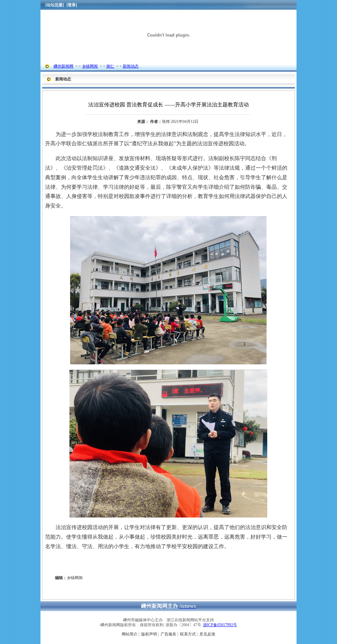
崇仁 (110, 66)
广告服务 (168, 634)
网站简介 (130, 634)
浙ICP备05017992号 (220, 625)
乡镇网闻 (90, 66)
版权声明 (149, 634)
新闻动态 (131, 66)
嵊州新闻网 (63, 66)
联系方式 (188, 634)
